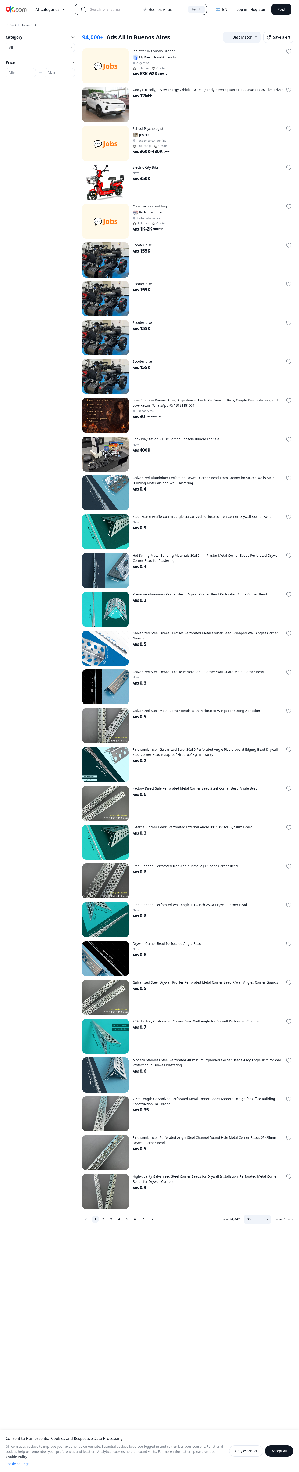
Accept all (279, 1451)
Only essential (246, 1451)
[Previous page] (86, 1219)
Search (196, 9)
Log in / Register (250, 9)
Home (25, 25)
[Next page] (152, 1219)
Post (281, 9)
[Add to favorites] (288, 51)
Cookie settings (17, 1463)
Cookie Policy (16, 1456)
